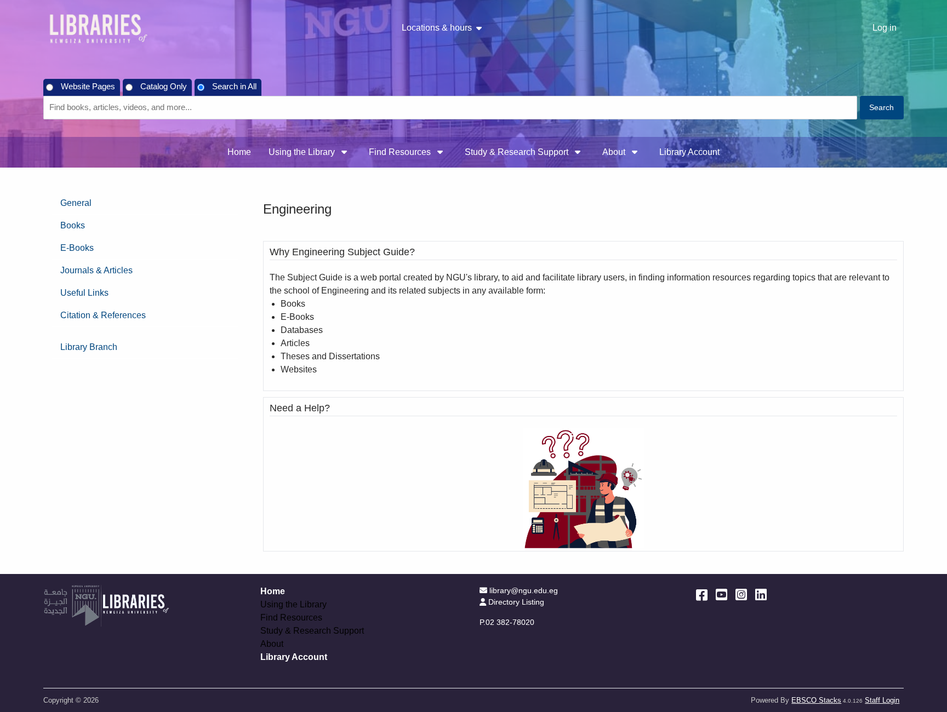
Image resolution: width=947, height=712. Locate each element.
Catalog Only (163, 86)
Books (72, 225)
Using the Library (303, 152)
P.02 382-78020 (507, 622)
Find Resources (401, 152)
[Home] (98, 28)
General (76, 203)
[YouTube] (721, 594)
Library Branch (88, 347)
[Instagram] (741, 594)
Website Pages (88, 86)
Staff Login (882, 700)
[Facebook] (702, 594)
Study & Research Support (518, 152)
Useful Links (84, 292)
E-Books (77, 247)
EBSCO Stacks (816, 700)
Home (239, 152)
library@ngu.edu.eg (523, 590)
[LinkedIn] (761, 594)
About (614, 152)
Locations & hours (437, 28)
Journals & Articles (96, 270)
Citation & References (103, 315)
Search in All (234, 86)
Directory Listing (516, 602)
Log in (884, 27)
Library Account (689, 152)
